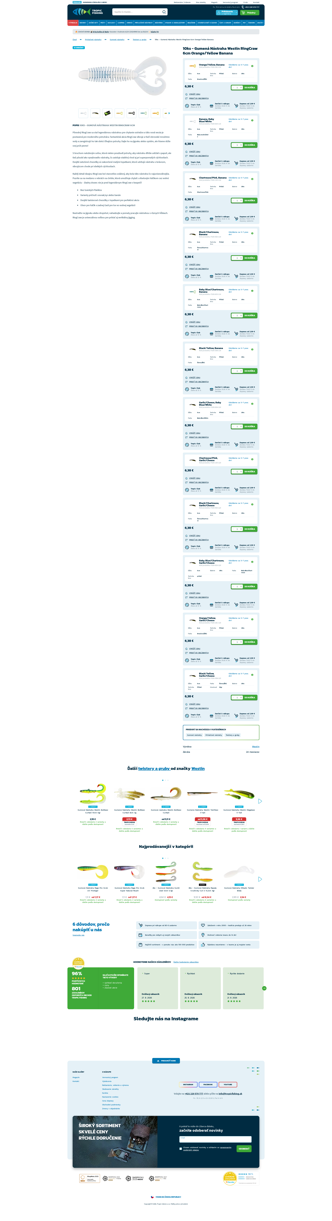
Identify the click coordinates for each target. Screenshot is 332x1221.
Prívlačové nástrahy (144, 23)
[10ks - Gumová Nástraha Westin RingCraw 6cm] (83, 113)
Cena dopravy (107, 1100)
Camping (121, 23)
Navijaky (111, 23)
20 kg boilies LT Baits (101, 32)
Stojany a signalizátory (175, 23)
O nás (245, 2)
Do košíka (250, 87)
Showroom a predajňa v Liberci (90, 2)
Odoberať (244, 1148)
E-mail (183, 1138)
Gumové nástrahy (117, 39)
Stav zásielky (201, 2)
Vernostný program (230, 2)
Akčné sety (93, 23)
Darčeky (237, 23)
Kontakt (256, 2)
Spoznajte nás (78, 935)
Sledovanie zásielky (110, 1089)
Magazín (214, 2)
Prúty (103, 23)
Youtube (228, 1084)
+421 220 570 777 (194, 1093)
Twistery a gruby (139, 39)
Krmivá (130, 23)
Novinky (83, 23)
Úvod (75, 39)
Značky (260, 23)
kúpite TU (155, 32)
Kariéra (105, 1093)
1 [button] (162, 780)
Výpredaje (73, 23)
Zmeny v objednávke (111, 1108)
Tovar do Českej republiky (168, 1197)
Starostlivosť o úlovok (207, 23)
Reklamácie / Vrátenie (182, 2)
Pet (244, 23)
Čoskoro (251, 23)
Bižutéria (159, 23)
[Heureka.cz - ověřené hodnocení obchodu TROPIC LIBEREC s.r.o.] (241, 1178)
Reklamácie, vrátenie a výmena (115, 1085)
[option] (83, 113)
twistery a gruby (154, 768)
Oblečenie (191, 23)
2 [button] (165, 780)
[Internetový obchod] (88, 11)
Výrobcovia (106, 1081)
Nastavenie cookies (110, 1097)
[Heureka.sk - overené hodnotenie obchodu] (78, 963)
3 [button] (168, 780)
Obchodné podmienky (111, 1104)
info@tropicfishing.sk (230, 1093)
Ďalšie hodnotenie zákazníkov (186, 962)
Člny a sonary (225, 23)
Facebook (208, 1084)
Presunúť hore (168, 1060)
